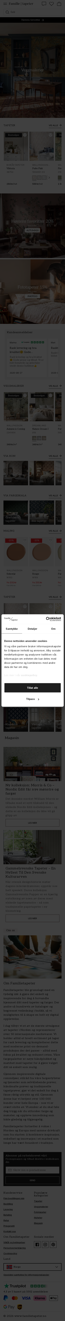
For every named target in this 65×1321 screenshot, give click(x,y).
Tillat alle (32, 687)
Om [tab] (53, 628)
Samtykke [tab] (12, 628)
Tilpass (30, 699)
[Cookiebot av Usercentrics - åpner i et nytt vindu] (46, 619)
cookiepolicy (29, 675)
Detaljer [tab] (32, 628)
